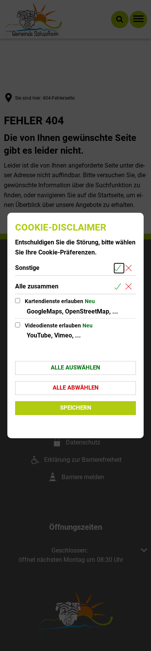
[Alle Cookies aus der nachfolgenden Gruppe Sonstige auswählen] (119, 268)
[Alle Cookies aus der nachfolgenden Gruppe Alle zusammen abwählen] (130, 287)
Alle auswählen (75, 367)
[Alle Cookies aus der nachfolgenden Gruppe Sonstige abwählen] (130, 268)
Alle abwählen (76, 387)
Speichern (75, 407)
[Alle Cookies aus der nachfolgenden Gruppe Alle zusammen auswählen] (119, 287)
